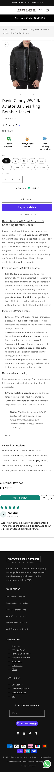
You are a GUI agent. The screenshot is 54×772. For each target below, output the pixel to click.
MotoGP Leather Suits (16, 609)
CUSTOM (41, 167)
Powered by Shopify (30, 757)
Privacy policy (45, 757)
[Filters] (44, 497)
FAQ (13, 696)
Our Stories (17, 684)
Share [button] (7, 435)
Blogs (14, 669)
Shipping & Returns (21, 657)
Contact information (28, 766)
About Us (16, 646)
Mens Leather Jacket (11, 465)
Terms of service (14, 762)
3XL (17, 167)
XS (6, 161)
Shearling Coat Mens (33, 465)
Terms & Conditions (21, 653)
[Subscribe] (41, 713)
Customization (19, 692)
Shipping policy (42, 762)
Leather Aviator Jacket (12, 455)
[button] (6, 10)
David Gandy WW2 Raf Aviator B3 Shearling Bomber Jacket (23, 223)
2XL (7, 167)
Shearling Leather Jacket (13, 470)
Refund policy (28, 762)
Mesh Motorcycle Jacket (17, 629)
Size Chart (17, 661)
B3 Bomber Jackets (11, 450)
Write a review (20, 497)
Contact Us (17, 665)
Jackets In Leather (16, 757)
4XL (28, 167)
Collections (15, 29)
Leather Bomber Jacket (36, 455)
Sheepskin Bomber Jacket (39, 470)
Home (5, 29)
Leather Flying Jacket (37, 460)
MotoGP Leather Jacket (17, 616)
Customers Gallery (20, 688)
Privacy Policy (18, 649)
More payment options (27, 214)
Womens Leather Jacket (17, 603)
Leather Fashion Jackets (13, 460)
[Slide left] (21, 94)
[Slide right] (33, 94)
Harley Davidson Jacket (17, 622)
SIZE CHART (7, 130)
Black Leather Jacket (32, 450)
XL (41, 161)
